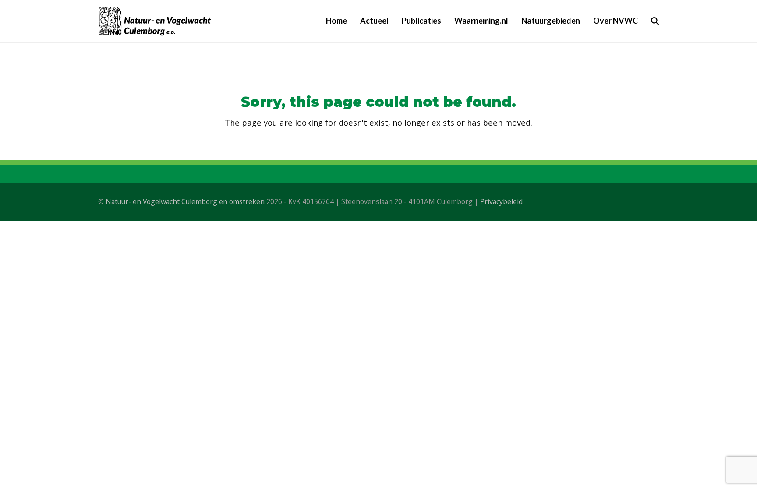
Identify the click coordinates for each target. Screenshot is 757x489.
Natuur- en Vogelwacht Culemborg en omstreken (185, 201)
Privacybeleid (501, 201)
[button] (654, 21)
